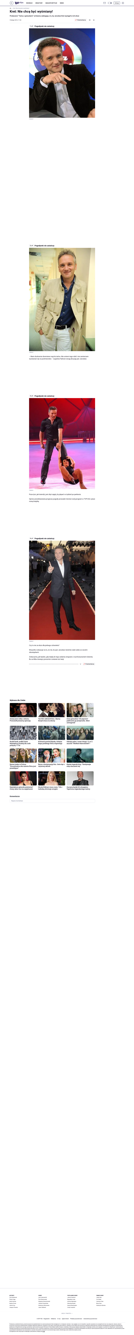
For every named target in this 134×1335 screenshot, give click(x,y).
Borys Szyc (99, 1303)
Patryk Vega (12, 1299)
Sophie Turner (12, 1303)
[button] (109, 3)
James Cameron (71, 1297)
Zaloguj (117, 3)
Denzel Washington (72, 1305)
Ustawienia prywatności (90, 1318)
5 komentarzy (81, 20)
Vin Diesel (98, 1299)
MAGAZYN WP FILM (51, 3)
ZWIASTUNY (39, 3)
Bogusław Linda (71, 1299)
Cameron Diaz (99, 1301)
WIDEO (62, 3)
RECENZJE (29, 3)
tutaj (44, 1331)
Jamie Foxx (12, 1305)
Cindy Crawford (71, 1307)
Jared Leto (99, 1297)
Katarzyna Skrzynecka (43, 1305)
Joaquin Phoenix (13, 1307)
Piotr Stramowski (42, 1299)
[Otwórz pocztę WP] (104, 3)
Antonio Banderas (71, 1301)
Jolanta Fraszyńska (43, 1303)
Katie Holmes (12, 1301)
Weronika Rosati (71, 1303)
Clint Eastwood (13, 1297)
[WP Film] (20, 3)
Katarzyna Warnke (100, 1305)
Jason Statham (42, 1307)
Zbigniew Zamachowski (44, 1301)
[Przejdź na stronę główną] (11, 4)
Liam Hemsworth (42, 1297)
